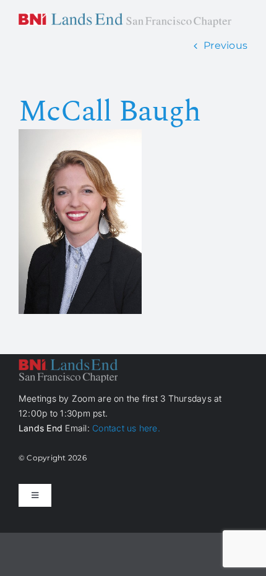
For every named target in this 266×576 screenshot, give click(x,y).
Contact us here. (126, 428)
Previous (225, 45)
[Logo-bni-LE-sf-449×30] (125, 17)
